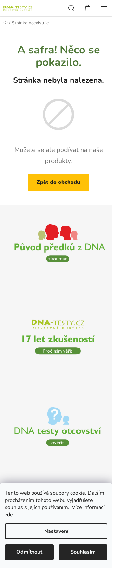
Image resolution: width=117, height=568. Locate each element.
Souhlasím (83, 552)
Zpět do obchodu (58, 182)
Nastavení (56, 531)
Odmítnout (29, 552)
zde (9, 514)
